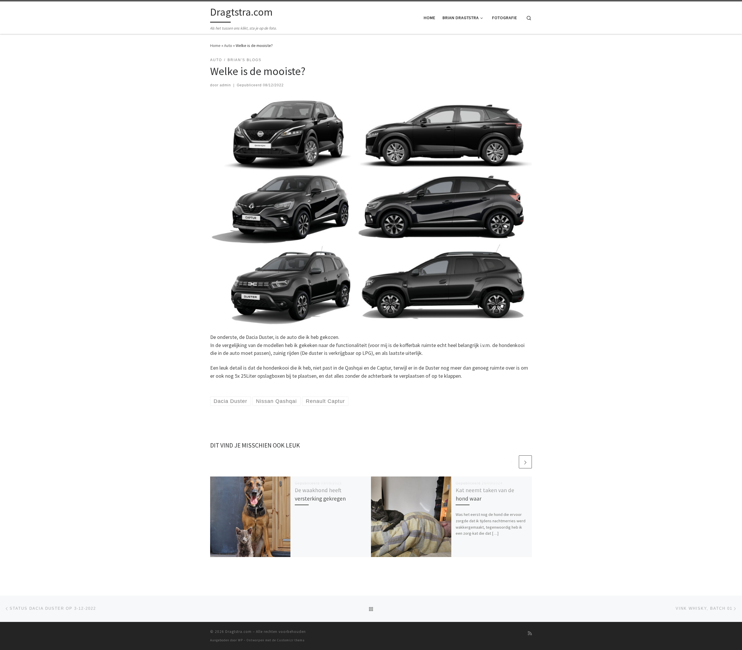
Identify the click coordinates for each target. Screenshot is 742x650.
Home (215, 45)
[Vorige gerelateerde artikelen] (511, 461)
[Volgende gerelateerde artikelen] (525, 461)
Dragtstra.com (238, 631)
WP (240, 640)
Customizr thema (291, 640)
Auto (228, 45)
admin (225, 85)
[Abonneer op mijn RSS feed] (530, 633)
